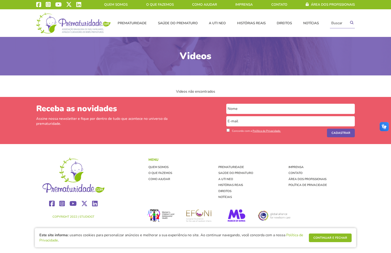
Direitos (284, 23)
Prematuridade (132, 23)
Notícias (311, 23)
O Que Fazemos (160, 4)
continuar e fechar (330, 238)
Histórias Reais (251, 23)
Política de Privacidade (307, 185)
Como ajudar (204, 4)
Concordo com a (256, 131)
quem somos (116, 4)
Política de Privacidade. (267, 131)
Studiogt (86, 217)
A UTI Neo (217, 23)
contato (279, 4)
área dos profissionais (333, 4)
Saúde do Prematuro (178, 23)
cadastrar (340, 133)
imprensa (244, 4)
